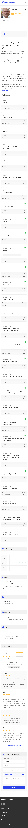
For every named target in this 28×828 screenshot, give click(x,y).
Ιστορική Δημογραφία (9, 503)
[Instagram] (7, 804)
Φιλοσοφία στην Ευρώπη (10, 488)
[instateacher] (8, 1)
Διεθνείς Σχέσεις (8, 284)
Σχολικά (4, 100)
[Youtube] (4, 804)
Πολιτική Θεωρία (8, 207)
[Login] (20, 2)
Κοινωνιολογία (7, 117)
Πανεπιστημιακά (7, 204)
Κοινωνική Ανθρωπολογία (11, 407)
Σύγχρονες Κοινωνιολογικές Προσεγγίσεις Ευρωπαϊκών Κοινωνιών (11, 457)
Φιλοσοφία (6, 131)
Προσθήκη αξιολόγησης (14, 667)
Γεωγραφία (6, 163)
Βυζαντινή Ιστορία (8, 299)
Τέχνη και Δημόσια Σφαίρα (11, 534)
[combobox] (8, 770)
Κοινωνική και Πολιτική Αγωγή (12, 177)
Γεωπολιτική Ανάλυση (9, 270)
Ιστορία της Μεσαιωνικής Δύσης (12, 376)
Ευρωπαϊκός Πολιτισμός (10, 361)
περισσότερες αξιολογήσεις (14, 745)
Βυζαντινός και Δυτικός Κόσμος (12, 314)
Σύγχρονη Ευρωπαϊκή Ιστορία (12, 474)
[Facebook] (1, 804)
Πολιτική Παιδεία (8, 192)
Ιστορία (5, 102)
